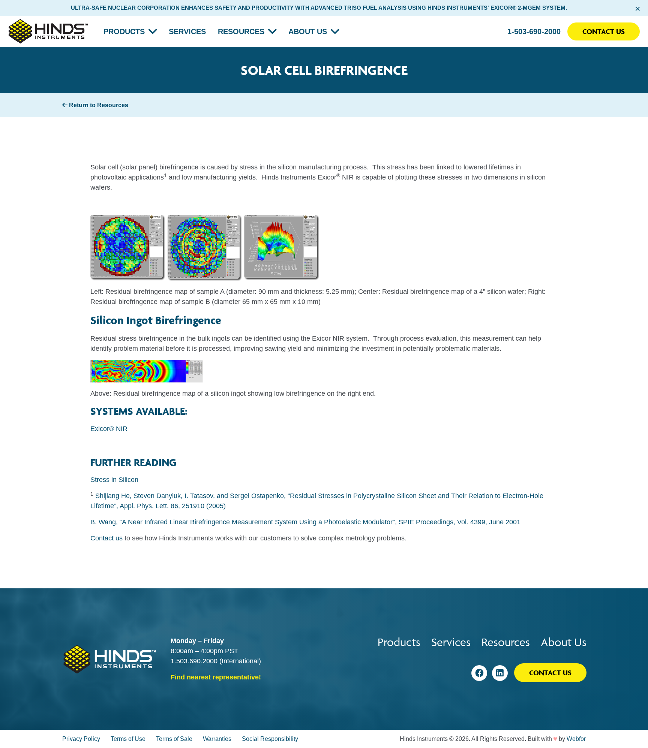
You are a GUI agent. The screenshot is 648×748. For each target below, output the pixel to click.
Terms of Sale (174, 739)
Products (124, 31)
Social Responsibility (270, 739)
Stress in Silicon (114, 479)
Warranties (217, 739)
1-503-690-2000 (534, 31)
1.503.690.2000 (194, 661)
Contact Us (603, 31)
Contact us (106, 538)
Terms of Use (128, 739)
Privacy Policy (81, 739)
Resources (241, 31)
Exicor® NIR (109, 428)
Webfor (576, 739)
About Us (307, 31)
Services (187, 31)
